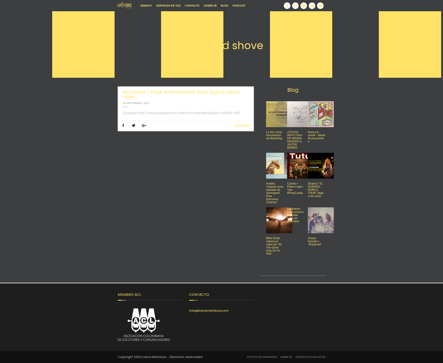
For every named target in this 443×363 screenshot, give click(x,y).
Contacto (192, 5)
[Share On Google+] (144, 125)
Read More (242, 125)
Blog (224, 5)
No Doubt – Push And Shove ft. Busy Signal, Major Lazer (181, 94)
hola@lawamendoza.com (209, 310)
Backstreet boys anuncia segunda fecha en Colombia (295, 215)
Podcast (239, 5)
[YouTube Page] (320, 5)
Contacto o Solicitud (310, 357)
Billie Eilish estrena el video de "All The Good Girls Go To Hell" (274, 246)
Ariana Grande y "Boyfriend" (315, 241)
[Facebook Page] (287, 5)
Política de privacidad (262, 357)
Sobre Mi (210, 5)
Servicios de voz (168, 5)
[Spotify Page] (303, 5)
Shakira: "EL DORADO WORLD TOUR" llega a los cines (316, 189)
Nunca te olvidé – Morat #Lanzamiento (316, 137)
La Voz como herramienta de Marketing (274, 135)
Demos (145, 5)
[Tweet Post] (133, 125)
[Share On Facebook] (123, 125)
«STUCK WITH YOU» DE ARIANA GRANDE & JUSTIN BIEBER (294, 140)
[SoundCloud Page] (312, 5)
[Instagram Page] (295, 5)
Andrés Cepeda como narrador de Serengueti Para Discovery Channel (274, 193)
